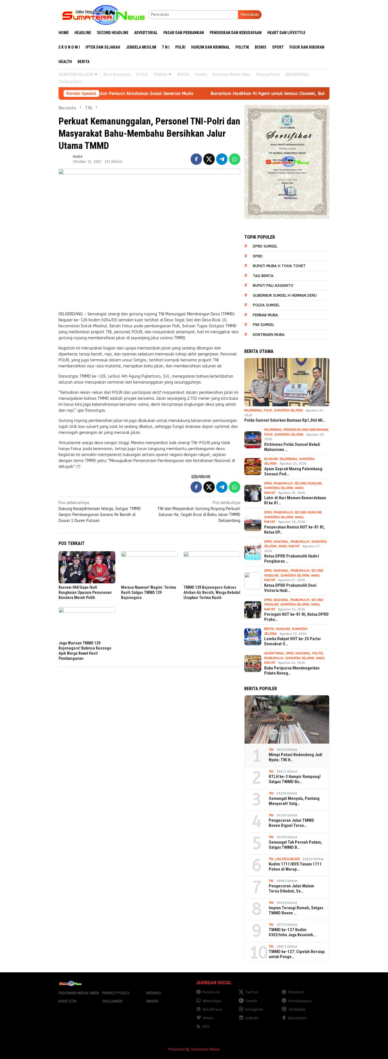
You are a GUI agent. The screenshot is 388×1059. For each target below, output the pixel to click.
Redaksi (153, 993)
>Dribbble (296, 1009)
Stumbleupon (300, 1001)
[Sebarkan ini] (196, 159)
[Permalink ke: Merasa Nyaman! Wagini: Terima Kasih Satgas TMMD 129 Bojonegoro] (149, 567)
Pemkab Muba (265, 315)
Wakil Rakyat (289, 546)
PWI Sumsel (263, 325)
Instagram (254, 1009)
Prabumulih (283, 483)
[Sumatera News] (103, 14)
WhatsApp (212, 1001)
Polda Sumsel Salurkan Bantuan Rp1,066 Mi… (285, 420)
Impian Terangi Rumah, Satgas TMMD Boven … (296, 910)
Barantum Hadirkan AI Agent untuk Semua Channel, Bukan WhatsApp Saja (254, 93)
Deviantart (297, 1018)
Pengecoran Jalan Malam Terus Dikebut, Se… (291, 888)
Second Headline (308, 483)
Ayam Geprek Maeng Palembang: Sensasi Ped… (293, 471)
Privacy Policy (116, 993)
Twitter (251, 992)
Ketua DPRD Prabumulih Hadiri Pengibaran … (291, 559)
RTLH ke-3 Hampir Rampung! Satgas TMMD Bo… (295, 779)
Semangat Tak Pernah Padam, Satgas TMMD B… (295, 845)
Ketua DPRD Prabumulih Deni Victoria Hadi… (290, 588)
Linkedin (252, 1018)
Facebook (211, 992)
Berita (269, 629)
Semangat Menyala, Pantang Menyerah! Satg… (294, 801)
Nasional (281, 542)
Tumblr (251, 1001)
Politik (317, 653)
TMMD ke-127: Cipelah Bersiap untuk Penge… (297, 954)
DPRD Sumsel (265, 246)
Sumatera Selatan (288, 410)
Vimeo (208, 1018)
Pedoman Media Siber (79, 993)
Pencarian (250, 14)
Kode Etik (67, 1001)
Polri (268, 410)
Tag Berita (263, 276)
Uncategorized (287, 859)
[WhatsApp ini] (234, 159)
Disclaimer (112, 1001)
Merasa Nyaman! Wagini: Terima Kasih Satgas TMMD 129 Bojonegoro (148, 592)
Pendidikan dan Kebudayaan (305, 430)
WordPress (212, 1009)
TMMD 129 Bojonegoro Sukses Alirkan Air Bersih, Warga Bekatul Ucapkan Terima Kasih (211, 592)
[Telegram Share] (222, 159)
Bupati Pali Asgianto (273, 285)
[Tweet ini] (209, 159)
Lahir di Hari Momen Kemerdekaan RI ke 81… (295, 500)
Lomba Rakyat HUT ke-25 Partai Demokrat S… (292, 641)
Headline (283, 629)
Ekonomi (271, 459)
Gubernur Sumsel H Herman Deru (285, 295)
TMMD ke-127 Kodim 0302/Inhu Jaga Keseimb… (292, 932)
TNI (271, 750)
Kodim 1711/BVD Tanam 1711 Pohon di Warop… (295, 867)
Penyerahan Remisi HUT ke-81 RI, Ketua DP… (294, 530)
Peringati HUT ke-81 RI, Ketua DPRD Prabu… (296, 617)
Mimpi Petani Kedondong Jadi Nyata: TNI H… (295, 757)
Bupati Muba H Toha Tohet (279, 266)
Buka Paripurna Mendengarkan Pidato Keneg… (292, 670)
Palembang (253, 410)
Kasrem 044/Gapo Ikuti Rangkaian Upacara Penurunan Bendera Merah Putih (85, 592)
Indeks (152, 1001)
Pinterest (296, 992)
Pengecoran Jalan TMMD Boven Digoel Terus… (291, 823)
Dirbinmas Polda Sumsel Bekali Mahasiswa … (292, 447)
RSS (206, 1026)
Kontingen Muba (269, 334)
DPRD (257, 256)
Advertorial (274, 653)
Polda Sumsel (266, 305)
